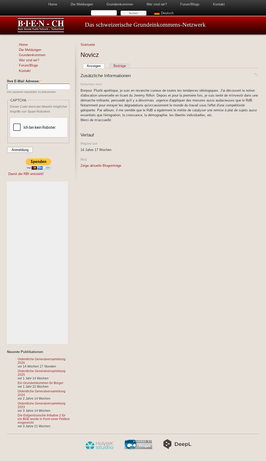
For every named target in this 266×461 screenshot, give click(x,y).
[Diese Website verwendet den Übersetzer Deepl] (177, 448)
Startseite (88, 45)
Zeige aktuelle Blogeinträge (101, 166)
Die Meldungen (82, 4)
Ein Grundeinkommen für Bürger (40, 383)
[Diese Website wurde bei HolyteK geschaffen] (99, 448)
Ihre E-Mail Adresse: (24, 81)
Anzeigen (94, 66)
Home (52, 4)
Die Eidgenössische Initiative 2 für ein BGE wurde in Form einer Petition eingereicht (44, 419)
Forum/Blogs (190, 4)
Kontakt (219, 4)
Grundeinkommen (120, 4)
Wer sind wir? (157, 4)
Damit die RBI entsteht (25, 174)
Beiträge (120, 66)
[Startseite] (40, 31)
